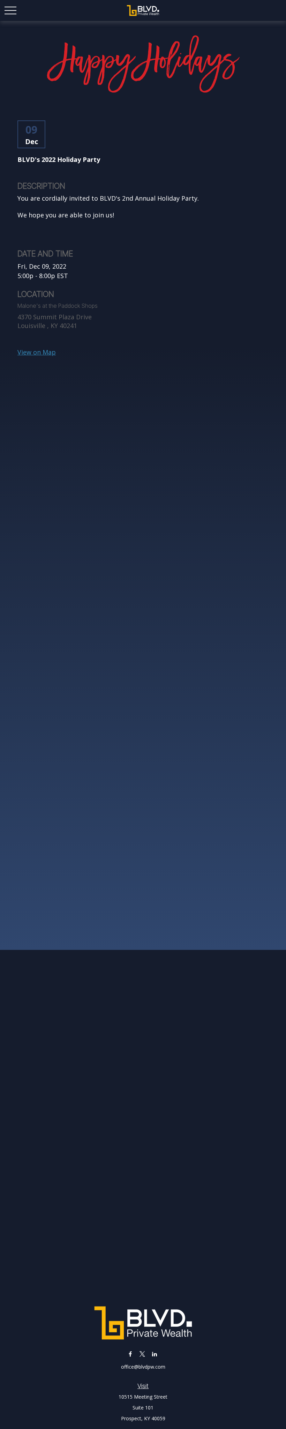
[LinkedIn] (154, 1354)
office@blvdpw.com (143, 1366)
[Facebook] (130, 1354)
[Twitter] (142, 1354)
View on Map (36, 352)
